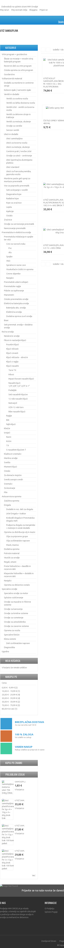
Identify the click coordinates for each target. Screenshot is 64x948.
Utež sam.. (20, 800)
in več (8, 709)
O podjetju (49, 908)
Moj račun (4, 10)
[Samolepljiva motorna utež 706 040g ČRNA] (7, 787)
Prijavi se (44, 10)
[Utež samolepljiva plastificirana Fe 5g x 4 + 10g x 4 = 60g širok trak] (7, 809)
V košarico (19, 789)
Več (33, 875)
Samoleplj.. (20, 782)
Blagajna (33, 10)
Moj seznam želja (19, 10)
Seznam (48, 50)
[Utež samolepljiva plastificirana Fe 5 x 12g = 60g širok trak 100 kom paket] (7, 834)
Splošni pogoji (51, 912)
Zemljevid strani (48, 941)
